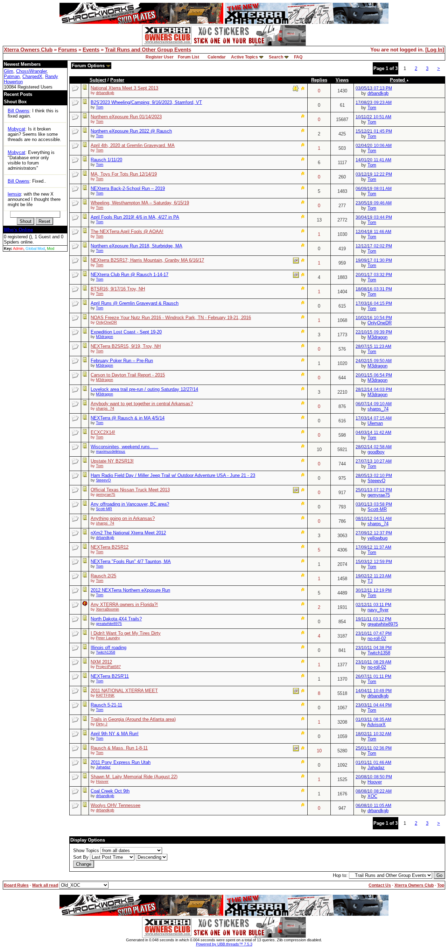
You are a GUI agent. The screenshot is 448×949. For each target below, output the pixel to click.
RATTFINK (105, 695)
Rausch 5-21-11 (106, 705)
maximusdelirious (110, 451)
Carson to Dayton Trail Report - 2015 (128, 375)
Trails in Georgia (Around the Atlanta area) (133, 719)
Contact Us (380, 885)
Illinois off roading (108, 647)
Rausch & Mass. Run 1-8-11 (119, 748)
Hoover (102, 781)
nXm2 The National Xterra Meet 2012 (128, 532)
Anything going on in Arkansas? (123, 518)
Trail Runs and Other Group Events (148, 49)
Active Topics (244, 57)
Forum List (188, 57)
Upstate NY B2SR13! (112, 461)
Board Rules (16, 885)
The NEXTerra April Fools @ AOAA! (127, 231)
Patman (12, 76)
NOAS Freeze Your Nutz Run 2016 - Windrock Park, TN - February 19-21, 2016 (171, 317)
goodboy (376, 452)
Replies (319, 80)
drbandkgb (105, 93)
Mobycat (16, 129)
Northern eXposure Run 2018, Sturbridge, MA (136, 245)
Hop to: (340, 875)
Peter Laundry (108, 638)
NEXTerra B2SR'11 (110, 676)
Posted (398, 80)
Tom (99, 107)
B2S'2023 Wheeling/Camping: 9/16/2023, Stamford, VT (146, 102)
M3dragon (104, 337)
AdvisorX (376, 724)
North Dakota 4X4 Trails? (116, 618)
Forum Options (89, 65)
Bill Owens (18, 110)
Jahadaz (103, 767)
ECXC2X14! (103, 432)
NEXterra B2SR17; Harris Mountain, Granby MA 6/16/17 (147, 260)
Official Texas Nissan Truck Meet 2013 (130, 489)
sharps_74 (105, 408)
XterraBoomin (107, 609)
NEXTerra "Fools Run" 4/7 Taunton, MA (131, 561)
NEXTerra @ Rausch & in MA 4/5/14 (127, 418)
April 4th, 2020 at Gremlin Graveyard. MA (133, 145)
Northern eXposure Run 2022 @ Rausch (131, 131)
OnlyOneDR (106, 322)
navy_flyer (378, 609)
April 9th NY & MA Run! (115, 733)
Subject (98, 80)
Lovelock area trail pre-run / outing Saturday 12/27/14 (144, 389)
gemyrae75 (105, 494)
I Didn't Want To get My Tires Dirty (126, 633)
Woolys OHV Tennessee (115, 805)
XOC (372, 796)
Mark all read (45, 885)
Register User (160, 57)
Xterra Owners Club (28, 49)
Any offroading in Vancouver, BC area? (130, 504)
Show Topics (86, 850)
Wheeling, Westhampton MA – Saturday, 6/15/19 (140, 202)
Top (440, 885)
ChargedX (32, 76)
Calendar (217, 57)
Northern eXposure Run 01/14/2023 (126, 116)
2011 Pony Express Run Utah (120, 762)
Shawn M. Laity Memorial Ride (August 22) (134, 776)
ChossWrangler (31, 71)
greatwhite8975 (109, 623)
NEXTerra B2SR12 (109, 547)
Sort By (81, 857)
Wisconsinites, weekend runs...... (124, 446)
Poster (117, 80)
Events (91, 49)
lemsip (14, 194)
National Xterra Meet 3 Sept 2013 (124, 88)
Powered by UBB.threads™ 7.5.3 (224, 944)
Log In (434, 49)
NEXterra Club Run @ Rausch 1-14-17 (129, 274)
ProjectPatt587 (108, 667)
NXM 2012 (101, 662)
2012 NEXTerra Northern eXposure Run (130, 590)
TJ (370, 581)
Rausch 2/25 (103, 575)
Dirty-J (101, 724)
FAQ (298, 57)
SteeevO (103, 480)
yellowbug (377, 538)
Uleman (375, 423)
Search (276, 57)
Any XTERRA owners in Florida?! (124, 604)
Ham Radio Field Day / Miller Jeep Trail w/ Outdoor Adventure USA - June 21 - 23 (173, 475)
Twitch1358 (105, 652)
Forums (67, 49)
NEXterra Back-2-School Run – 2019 (128, 188)
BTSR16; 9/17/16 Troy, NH (118, 288)
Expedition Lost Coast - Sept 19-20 (126, 332)
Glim (8, 71)
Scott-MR (104, 509)
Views (342, 80)
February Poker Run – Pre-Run (122, 360)
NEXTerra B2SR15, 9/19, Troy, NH (126, 346)
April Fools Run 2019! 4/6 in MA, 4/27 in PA (135, 217)
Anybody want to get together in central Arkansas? (142, 403)
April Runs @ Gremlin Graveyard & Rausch (134, 303)
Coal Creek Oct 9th (110, 791)
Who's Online (18, 229)
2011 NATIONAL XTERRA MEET (124, 690)
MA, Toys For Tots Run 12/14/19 (124, 174)
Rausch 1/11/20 (106, 159)
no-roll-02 (377, 638)
